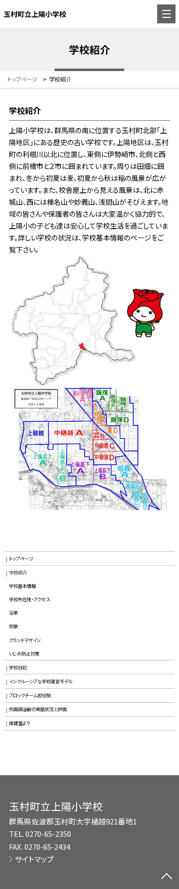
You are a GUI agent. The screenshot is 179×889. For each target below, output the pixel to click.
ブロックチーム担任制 (30, 695)
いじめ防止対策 (24, 653)
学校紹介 (18, 572)
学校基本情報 (22, 585)
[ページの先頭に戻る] (166, 877)
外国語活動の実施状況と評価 (38, 709)
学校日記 (18, 667)
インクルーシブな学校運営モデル (40, 681)
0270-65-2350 (48, 833)
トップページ (21, 558)
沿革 (13, 612)
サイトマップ (34, 859)
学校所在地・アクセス (29, 599)
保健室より (19, 723)
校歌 (13, 626)
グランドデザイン (25, 640)
